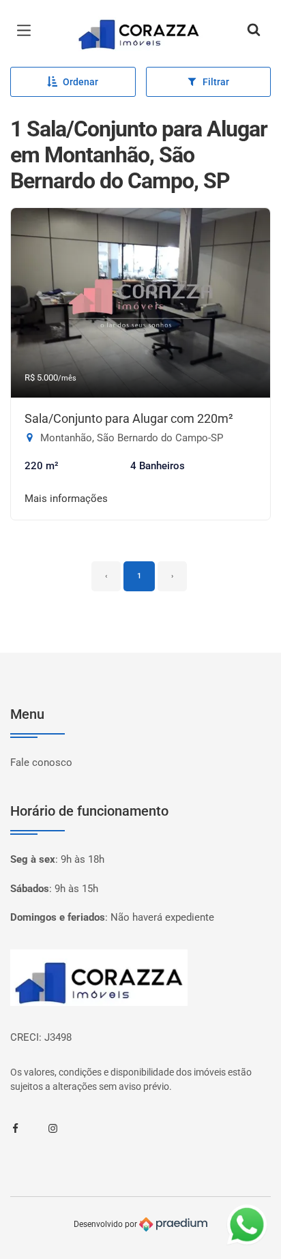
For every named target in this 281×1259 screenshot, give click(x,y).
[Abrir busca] (253, 30)
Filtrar (216, 81)
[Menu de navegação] (27, 31)
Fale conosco (41, 762)
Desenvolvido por (106, 1224)
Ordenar (80, 81)
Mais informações (66, 498)
